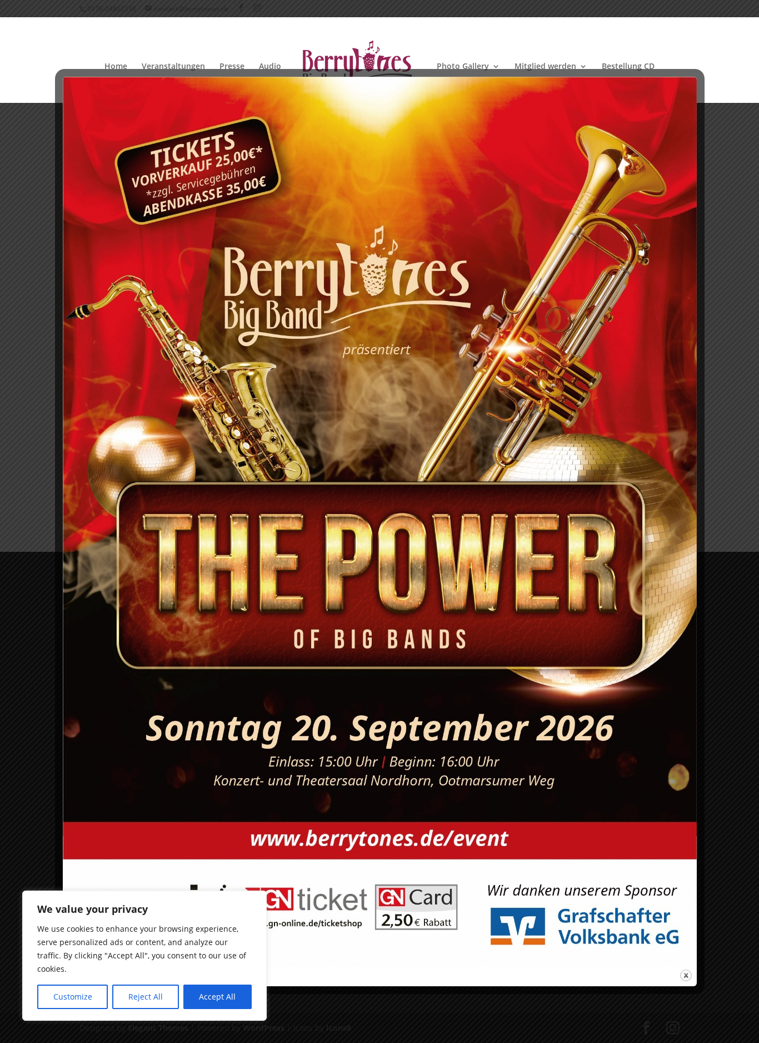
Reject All (145, 996)
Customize (72, 996)
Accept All (217, 996)
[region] (144, 956)
